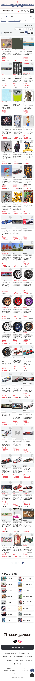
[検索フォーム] (28, 11)
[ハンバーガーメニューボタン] (32, 11)
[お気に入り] (22, 11)
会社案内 (9, 668)
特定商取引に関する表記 (9, 671)
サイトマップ (17, 673)
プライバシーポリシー (25, 668)
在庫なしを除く (8, 33)
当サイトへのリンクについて (25, 671)
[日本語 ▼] (19, 11)
